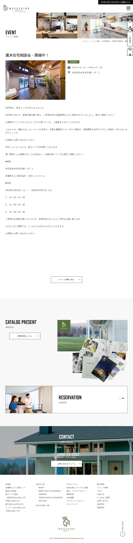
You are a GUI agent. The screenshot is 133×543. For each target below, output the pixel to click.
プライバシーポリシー (75, 501)
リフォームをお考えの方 (15, 507)
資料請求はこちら (25, 336)
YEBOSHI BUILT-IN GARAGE (51, 498)
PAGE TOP (123, 525)
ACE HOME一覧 (42, 505)
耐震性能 (70, 494)
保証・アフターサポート (76, 491)
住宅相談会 (73, 62)
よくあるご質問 (103, 498)
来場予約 (100, 504)
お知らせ (100, 494)
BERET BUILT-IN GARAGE (50, 491)
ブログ (99, 491)
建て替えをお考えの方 (14, 504)
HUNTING (43, 501)
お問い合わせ (102, 501)
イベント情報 (102, 488)
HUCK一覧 (40, 484)
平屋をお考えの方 (12, 501)
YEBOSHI (42, 494)
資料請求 (100, 507)
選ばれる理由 (10, 491)
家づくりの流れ (11, 494)
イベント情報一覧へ (66, 279)
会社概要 (70, 498)
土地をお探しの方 (12, 511)
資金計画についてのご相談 (77, 488)
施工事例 (100, 484)
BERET (42, 488)
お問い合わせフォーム (66, 464)
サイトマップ (71, 504)
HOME (8, 484)
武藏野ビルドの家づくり (15, 488)
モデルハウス (71, 484)
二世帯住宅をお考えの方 (15, 498)
